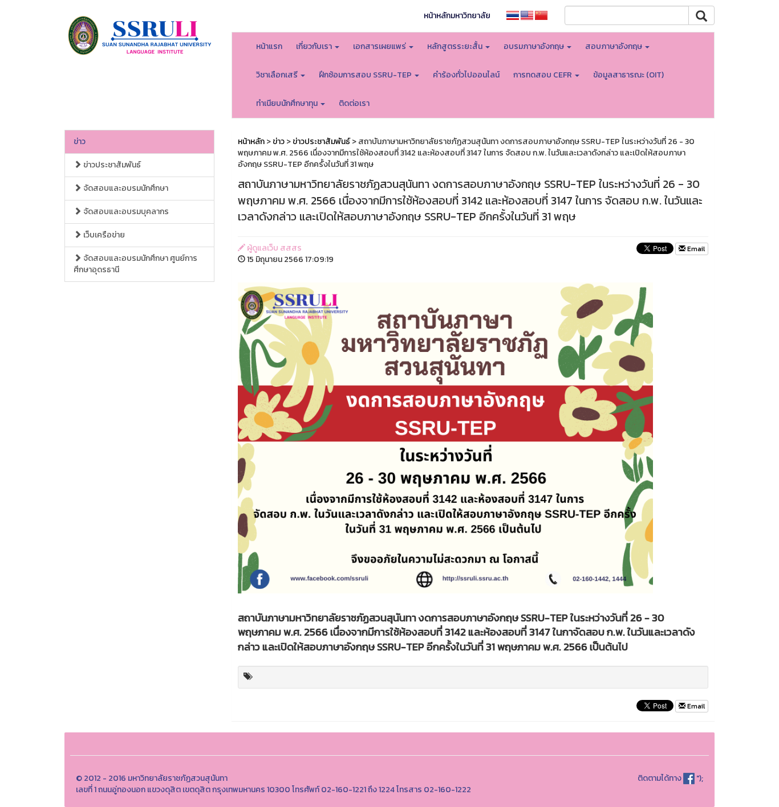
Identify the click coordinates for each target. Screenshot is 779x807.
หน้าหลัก (251, 142)
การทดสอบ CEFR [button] (543, 75)
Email (695, 249)
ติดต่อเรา (354, 103)
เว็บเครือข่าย (103, 235)
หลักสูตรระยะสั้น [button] (455, 46)
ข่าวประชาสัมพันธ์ (111, 165)
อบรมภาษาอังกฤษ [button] (535, 46)
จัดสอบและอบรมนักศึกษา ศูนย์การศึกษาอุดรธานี (135, 264)
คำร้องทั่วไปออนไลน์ (466, 75)
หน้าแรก (269, 46)
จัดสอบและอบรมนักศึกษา (125, 188)
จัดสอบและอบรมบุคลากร (125, 212)
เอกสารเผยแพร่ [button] (380, 46)
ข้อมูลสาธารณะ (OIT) (628, 75)
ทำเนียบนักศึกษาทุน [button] (287, 103)
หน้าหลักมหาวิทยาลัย (457, 16)
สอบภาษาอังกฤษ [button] (614, 46)
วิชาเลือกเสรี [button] (277, 75)
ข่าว (80, 142)
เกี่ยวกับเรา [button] (315, 46)
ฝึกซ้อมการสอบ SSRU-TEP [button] (366, 75)
